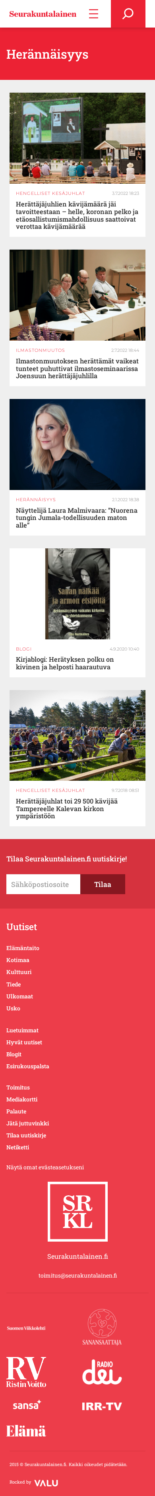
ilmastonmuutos (40, 350)
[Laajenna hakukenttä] (128, 14)
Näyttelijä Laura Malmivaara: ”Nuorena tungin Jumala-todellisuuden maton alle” (77, 518)
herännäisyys (36, 499)
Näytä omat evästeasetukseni (45, 1167)
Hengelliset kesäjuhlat (50, 193)
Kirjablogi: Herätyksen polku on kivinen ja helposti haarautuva (65, 663)
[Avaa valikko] (93, 14)
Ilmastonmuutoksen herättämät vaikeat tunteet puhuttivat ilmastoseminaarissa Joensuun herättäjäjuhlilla (77, 368)
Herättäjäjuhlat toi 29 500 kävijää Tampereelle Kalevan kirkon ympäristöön (67, 809)
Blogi (24, 649)
